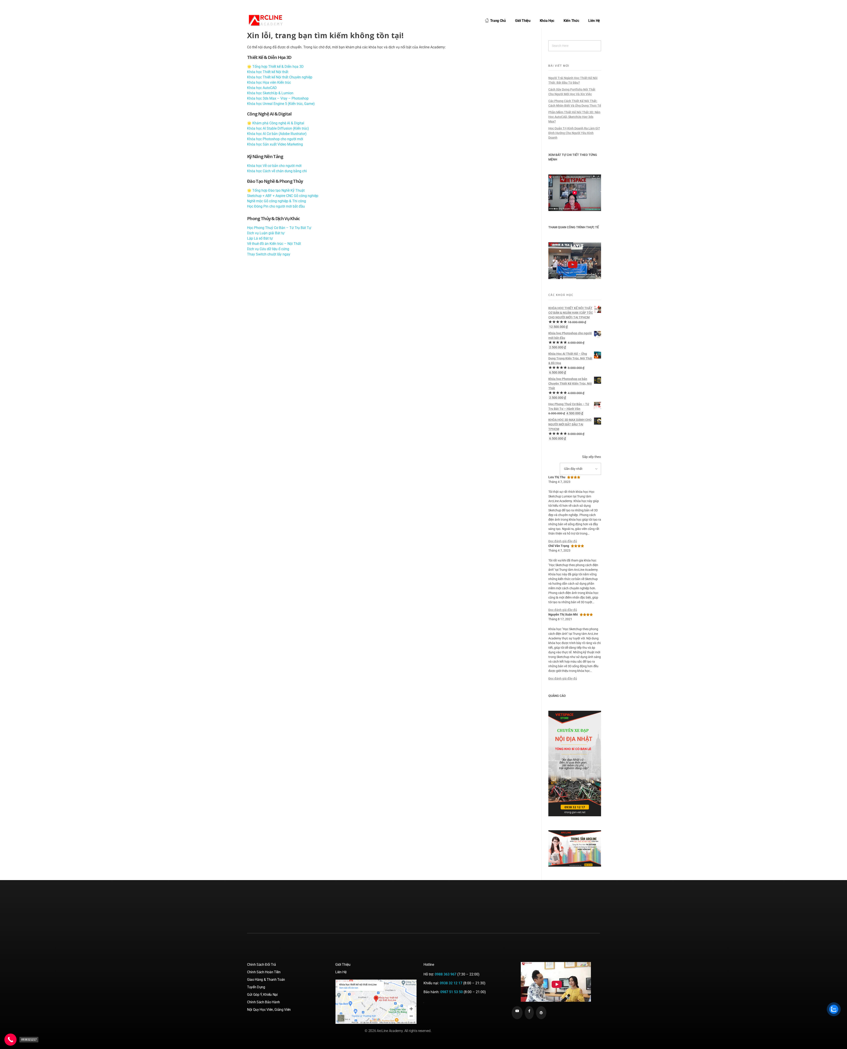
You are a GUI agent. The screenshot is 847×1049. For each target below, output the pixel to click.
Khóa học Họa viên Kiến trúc (269, 82)
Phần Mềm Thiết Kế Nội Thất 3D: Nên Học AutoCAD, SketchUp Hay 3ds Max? (574, 116)
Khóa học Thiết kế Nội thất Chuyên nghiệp (279, 77)
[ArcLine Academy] (269, 20)
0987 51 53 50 (451, 992)
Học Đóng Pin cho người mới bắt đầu (276, 206)
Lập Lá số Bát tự (260, 238)
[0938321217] (10, 1040)
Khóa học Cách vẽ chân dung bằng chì (277, 171)
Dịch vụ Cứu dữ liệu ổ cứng (268, 249)
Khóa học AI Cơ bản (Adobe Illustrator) (277, 134)
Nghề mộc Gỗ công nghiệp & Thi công (276, 201)
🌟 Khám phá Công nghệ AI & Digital (275, 123)
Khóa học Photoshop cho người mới (275, 139)
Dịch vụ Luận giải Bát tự (266, 233)
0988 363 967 (445, 974)
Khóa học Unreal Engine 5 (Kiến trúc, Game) (281, 104)
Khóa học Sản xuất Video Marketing (275, 144)
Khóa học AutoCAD (262, 88)
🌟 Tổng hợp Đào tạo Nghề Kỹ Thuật (276, 190)
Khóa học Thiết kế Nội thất (267, 72)
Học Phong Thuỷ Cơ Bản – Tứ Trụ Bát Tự (279, 228)
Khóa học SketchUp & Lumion (270, 93)
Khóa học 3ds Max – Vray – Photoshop (278, 98)
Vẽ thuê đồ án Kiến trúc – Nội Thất (274, 244)
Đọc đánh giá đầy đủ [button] (562, 541)
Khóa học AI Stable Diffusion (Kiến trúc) (278, 128)
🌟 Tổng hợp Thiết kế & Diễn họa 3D (275, 66)
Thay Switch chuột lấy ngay (268, 254)
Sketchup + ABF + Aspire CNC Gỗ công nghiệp (282, 196)
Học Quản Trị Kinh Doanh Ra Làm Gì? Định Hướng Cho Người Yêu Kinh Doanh (574, 133)
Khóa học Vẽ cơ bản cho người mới (274, 166)
